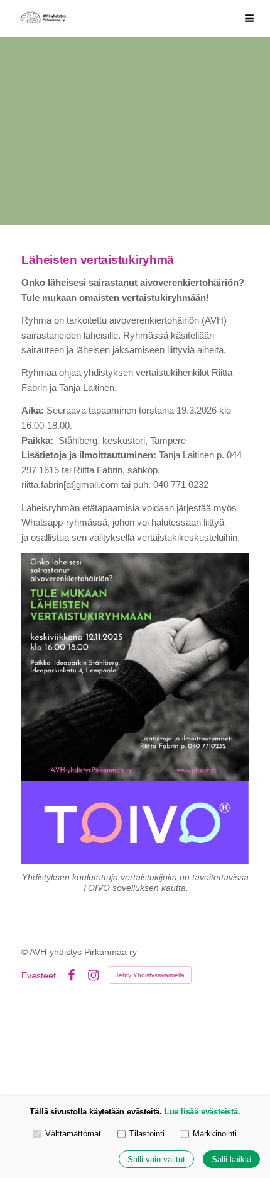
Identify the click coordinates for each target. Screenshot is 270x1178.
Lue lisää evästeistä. (202, 1111)
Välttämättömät (73, 1133)
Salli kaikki (231, 1159)
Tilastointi (147, 1133)
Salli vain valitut (156, 1159)
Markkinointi (215, 1133)
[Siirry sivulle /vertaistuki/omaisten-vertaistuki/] (134, 822)
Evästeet (38, 975)
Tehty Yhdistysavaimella (150, 974)
